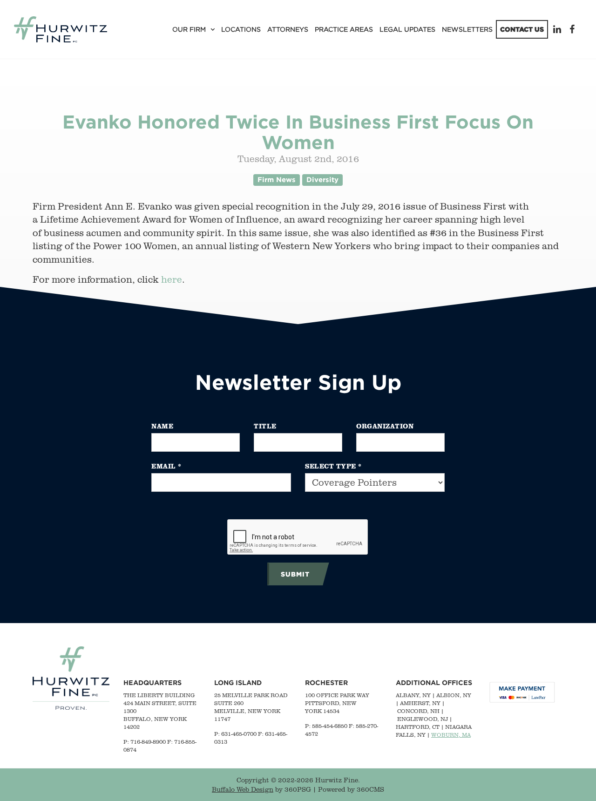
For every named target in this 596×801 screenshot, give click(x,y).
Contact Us (522, 29)
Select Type (333, 466)
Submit (295, 573)
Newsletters (467, 29)
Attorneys (287, 29)
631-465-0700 (239, 733)
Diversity (322, 179)
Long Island (238, 682)
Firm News (276, 179)
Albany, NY (413, 695)
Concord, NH (418, 710)
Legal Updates (407, 29)
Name (162, 425)
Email (166, 466)
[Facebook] (573, 29)
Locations (241, 29)
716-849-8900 (148, 741)
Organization (384, 425)
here (171, 279)
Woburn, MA (451, 734)
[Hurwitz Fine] (60, 29)
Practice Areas (344, 29)
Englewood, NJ (422, 718)
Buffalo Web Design (242, 789)
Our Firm (189, 29)
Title (265, 425)
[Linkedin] (559, 29)
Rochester (326, 682)
